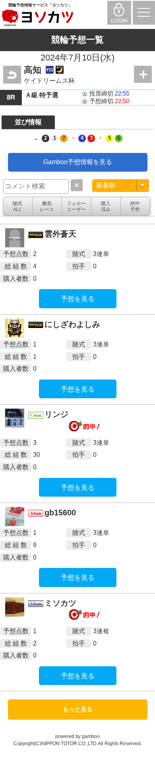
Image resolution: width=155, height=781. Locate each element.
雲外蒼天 (60, 233)
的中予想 (135, 206)
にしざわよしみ (72, 324)
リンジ (56, 414)
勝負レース (47, 206)
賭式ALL (17, 206)
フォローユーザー (76, 206)
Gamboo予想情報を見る (77, 162)
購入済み (105, 206)
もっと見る (78, 709)
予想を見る (78, 299)
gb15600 (60, 512)
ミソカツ (60, 603)
